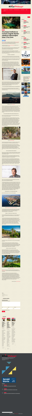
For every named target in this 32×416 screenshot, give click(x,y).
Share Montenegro (16, 413)
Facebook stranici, (4, 270)
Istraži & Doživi (11, 9)
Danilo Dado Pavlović (12, 140)
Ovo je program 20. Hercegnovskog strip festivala (26, 22)
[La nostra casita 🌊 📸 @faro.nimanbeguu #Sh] (23, 86)
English (26, 9)
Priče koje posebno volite (16, 9)
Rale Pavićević (13, 104)
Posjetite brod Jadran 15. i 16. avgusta (27, 48)
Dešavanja (3, 318)
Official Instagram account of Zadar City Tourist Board (11, 207)
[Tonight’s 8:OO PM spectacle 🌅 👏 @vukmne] (25, 92)
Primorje (5, 392)
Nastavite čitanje (3, 347)
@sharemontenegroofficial (4, 412)
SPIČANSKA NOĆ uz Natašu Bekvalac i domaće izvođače (27, 27)
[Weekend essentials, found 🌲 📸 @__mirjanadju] (25, 89)
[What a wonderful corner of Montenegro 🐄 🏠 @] (28, 86)
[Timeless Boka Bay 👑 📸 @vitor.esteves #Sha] (25, 84)
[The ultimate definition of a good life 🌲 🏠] (28, 92)
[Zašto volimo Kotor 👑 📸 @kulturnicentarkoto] (23, 89)
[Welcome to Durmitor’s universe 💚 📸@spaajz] (28, 84)
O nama (4, 10)
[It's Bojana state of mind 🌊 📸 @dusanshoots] (28, 89)
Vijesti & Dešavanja (6, 9)
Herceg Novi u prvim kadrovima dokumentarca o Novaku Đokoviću (27, 40)
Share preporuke (22, 9)
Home (2, 15)
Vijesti (13, 318)
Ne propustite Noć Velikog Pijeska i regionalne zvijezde (27, 44)
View (3, 319)
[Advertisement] (11, 287)
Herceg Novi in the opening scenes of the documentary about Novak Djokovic (27, 32)
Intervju (4, 15)
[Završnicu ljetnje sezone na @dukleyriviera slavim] (25, 86)
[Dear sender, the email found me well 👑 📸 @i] (23, 92)
